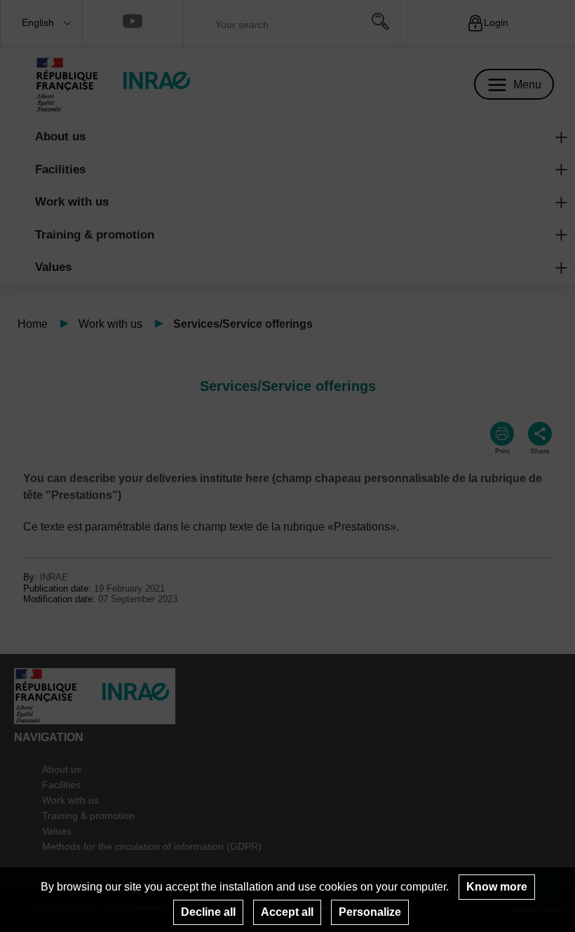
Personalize (370, 912)
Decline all (208, 912)
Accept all (287, 912)
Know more (496, 887)
